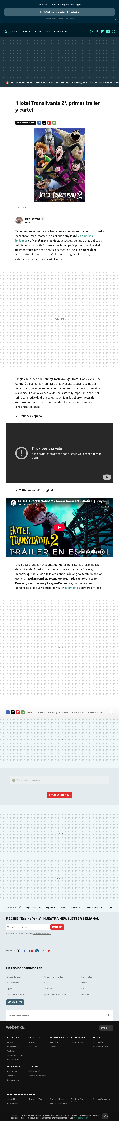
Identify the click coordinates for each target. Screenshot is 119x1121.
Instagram (92, 31)
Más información (81, 1118)
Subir (104, 1028)
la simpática (72, 588)
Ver (61, 795)
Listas (84, 982)
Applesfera (11, 1051)
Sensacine (54, 1042)
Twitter (113, 31)
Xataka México (13, 1099)
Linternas (85, 994)
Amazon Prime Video (53, 976)
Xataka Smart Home (15, 1055)
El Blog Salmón (34, 1071)
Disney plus (86, 976)
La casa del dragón (15, 994)
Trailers (41, 712)
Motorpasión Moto (100, 1046)
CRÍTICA (13, 31)
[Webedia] (15, 1027)
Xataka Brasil (12, 1103)
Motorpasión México (101, 1099)
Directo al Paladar (78, 1042)
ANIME (48, 31)
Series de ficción (15, 976)
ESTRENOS (25, 31)
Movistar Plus (13, 982)
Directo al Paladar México (78, 1100)
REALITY (37, 31)
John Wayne (103, 82)
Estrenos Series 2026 (94, 907)
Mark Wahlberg (75, 82)
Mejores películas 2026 (55, 907)
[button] (34, 218)
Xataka (10, 1042)
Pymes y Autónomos (37, 1075)
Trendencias (12, 1071)
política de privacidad (41, 933)
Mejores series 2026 (34, 907)
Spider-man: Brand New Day (57, 994)
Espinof (53, 1046)
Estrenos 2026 (75, 907)
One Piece (37, 82)
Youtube (108, 31)
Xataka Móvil (12, 1046)
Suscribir (57, 927)
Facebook (97, 31)
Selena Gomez (96, 712)
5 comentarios (27, 122)
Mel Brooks (79, 712)
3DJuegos (32, 1042)
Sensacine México (57, 1099)
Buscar (108, 1015)
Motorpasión (98, 1042)
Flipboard (102, 31)
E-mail (54, 123)
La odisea (14, 82)
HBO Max (85, 988)
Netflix (47, 982)
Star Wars (90, 82)
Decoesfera (11, 1075)
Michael (25, 82)
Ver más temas (15, 1002)
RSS (43, 950)
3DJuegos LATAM (35, 1099)
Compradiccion (13, 1080)
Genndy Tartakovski (59, 712)
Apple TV (11, 988)
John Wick (50, 82)
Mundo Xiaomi (13, 1059)
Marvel (62, 82)
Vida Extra (32, 1046)
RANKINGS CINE (61, 31)
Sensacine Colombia (58, 1103)
